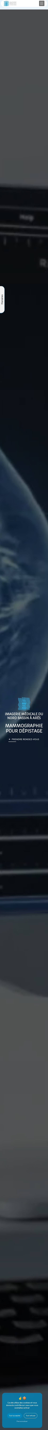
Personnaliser (22, 1421)
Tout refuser (30, 1415)
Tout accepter (14, 1415)
